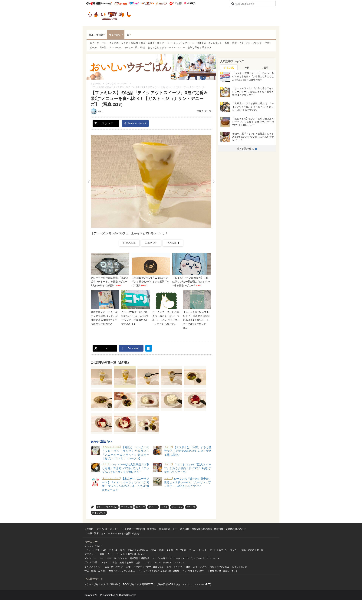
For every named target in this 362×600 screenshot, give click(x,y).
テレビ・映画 (158, 558)
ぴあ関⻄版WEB (145, 584)
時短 (142, 47)
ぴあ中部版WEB (164, 584)
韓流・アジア (248, 550)
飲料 (122, 562)
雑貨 (212, 567)
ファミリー (90, 554)
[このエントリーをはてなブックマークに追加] (148, 348)
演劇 (161, 550)
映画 (122, 550)
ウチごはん (115, 35)
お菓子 (130, 562)
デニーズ (190, 507)
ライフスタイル (92, 566)
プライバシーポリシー (108, 529)
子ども (110, 554)
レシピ (124, 43)
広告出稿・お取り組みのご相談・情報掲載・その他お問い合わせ (213, 529)
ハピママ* (106, 3)
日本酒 (103, 47)
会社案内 (89, 529)
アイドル (113, 550)
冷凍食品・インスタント (209, 43)
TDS (109, 558)
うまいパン (161, 3)
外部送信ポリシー (168, 529)
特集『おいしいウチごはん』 (122, 571)
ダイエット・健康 (182, 567)
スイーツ (94, 43)
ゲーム (192, 550)
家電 (195, 567)
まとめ (101, 570)
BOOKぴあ (128, 584)
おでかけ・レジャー (137, 554)
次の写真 (171, 243)
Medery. (190, 3)
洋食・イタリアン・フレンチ (247, 43)
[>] (213, 181)
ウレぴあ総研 (93, 3)
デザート (152, 507)
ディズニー (90, 558)
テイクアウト (99, 512)
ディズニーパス (212, 558)
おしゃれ (121, 554)
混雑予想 (134, 558)
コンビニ (113, 43)
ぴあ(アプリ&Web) (110, 584)
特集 (86, 570)
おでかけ (137, 567)
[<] (88, 181)
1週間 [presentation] (265, 67)
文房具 (203, 567)
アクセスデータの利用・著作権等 (139, 529)
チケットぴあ (91, 584)
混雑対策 (145, 558)
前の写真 (131, 243)
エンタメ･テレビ (92, 546)
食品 (115, 562)
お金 (128, 567)
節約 (168, 567)
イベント (202, 550)
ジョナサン (177, 507)
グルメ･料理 (90, 562)
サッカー (234, 550)
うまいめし (147, 3)
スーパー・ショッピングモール (178, 43)
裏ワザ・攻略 (120, 558)
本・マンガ (181, 550)
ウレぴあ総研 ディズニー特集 (121, 3)
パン (104, 43)
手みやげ (206, 47)
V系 (104, 550)
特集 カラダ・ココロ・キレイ (224, 571)
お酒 (138, 562)
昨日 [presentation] (247, 67)
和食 (227, 43)
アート (213, 550)
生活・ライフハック (114, 567)
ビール (93, 47)
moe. (100, 111)
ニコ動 (169, 550)
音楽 (98, 550)
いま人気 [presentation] (229, 67)
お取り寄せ (193, 47)
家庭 (102, 554)
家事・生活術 (96, 35)
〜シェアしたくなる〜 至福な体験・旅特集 (159, 571)
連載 (93, 570)
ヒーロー (261, 550)
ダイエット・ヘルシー (173, 47)
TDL (102, 558)
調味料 (134, 43)
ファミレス (126, 507)
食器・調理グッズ (150, 43)
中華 (267, 43)
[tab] (229, 67)
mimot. (134, 3)
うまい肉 (175, 3)
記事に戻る (151, 243)
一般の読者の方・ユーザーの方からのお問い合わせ (113, 533)
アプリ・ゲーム (194, 558)
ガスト (164, 507)
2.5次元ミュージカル (146, 550)
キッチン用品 (223, 567)
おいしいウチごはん (107, 507)
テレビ (89, 550)
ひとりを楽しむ (239, 567)
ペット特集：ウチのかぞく (194, 571)
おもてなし (153, 47)
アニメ (131, 550)
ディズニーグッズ (176, 558)
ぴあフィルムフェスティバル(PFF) (193, 584)
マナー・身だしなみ (154, 567)
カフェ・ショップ (163, 562)
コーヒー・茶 (130, 47)
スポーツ (223, 550)
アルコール (115, 47)
